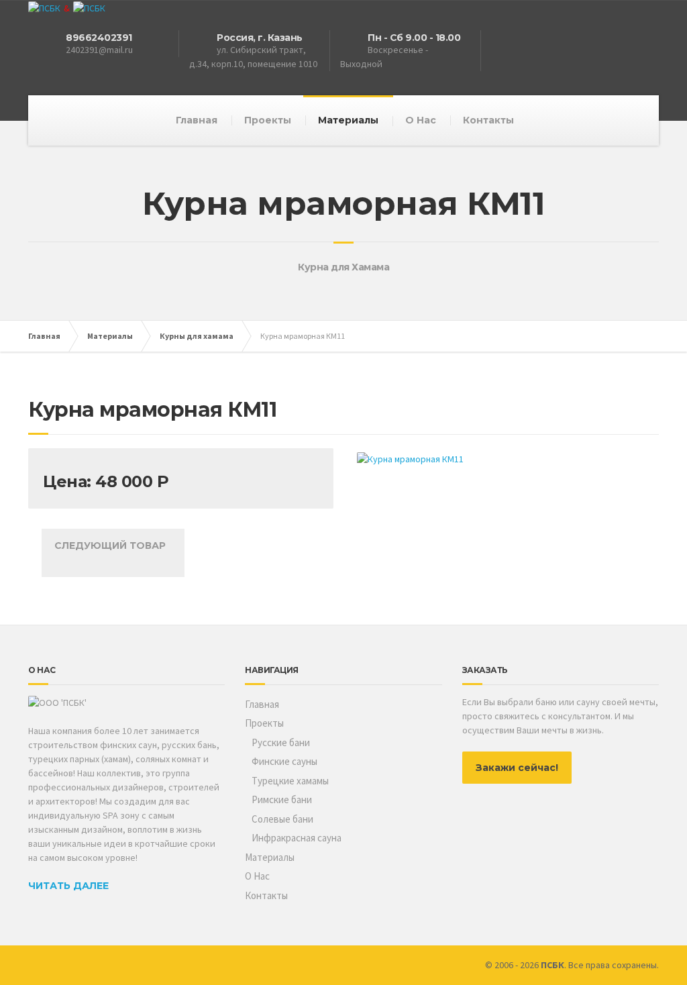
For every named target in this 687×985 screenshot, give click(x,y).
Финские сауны (284, 761)
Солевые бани (282, 819)
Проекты (267, 120)
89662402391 (99, 38)
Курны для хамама (196, 336)
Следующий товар (112, 545)
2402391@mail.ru (99, 50)
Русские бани (281, 742)
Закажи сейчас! (517, 768)
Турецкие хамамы (290, 780)
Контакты (488, 120)
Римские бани (282, 799)
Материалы (348, 120)
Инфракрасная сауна (296, 837)
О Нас (420, 120)
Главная (196, 120)
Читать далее (68, 886)
